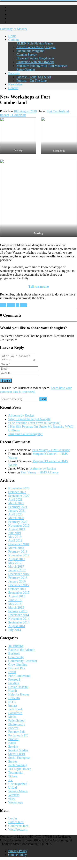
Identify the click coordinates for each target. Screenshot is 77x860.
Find (43, 399)
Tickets (12, 776)
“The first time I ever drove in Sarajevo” (34, 423)
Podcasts (14, 73)
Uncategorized (17, 784)
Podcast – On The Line (31, 80)
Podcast (13, 728)
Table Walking (17, 765)
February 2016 (17, 577)
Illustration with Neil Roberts (35, 62)
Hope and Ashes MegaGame (35, 58)
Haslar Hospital (18, 687)
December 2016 (18, 574)
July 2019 (14, 533)
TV (10, 780)
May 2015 (15, 603)
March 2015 (16, 607)
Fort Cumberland (58, 111)
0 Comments (18, 115)
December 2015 (18, 585)
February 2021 (17, 507)
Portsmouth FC (18, 735)
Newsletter (15, 84)
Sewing (13, 746)
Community (16, 657)
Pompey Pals (16, 731)
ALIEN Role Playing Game (34, 43)
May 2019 (15, 536)
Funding (13, 683)
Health (12, 690)
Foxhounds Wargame (30, 51)
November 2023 (18, 488)
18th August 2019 (25, 111)
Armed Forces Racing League (35, 47)
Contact (13, 88)
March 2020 (16, 518)
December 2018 (18, 544)
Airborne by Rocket (21, 415)
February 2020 (17, 522)
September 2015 (18, 592)
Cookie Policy (17, 854)
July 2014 (14, 630)
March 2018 (16, 548)
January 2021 (17, 510)
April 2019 (15, 540)
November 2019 (18, 525)
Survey (12, 761)
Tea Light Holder (19, 769)
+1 (17, 305)
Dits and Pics (16, 668)
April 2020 (15, 514)
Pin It (23, 305)
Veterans (13, 795)
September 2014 (18, 622)
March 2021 (16, 503)
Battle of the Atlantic (21, 649)
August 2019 (16, 529)
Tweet (11, 305)
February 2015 (17, 611)
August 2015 (16, 596)
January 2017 (17, 570)
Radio (12, 743)
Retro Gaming (25, 69)
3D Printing (15, 646)
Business (14, 653)
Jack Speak (15, 709)
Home (12, 36)
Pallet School (16, 720)
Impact (4, 115)
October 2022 (17, 492)
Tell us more (38, 286)
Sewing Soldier (18, 750)
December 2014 (18, 615)
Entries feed (16, 822)
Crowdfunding (17, 664)
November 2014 (18, 618)
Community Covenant (22, 661)
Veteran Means (18, 791)
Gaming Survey (26, 54)
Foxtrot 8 (14, 679)
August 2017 (16, 559)
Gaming (13, 39)
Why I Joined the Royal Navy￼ (29, 419)
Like (3, 305)
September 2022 (18, 495)
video (11, 798)
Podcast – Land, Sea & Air (33, 77)
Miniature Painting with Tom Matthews (41, 65)
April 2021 (15, 499)
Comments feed (18, 826)
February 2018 (17, 551)
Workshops (15, 802)
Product (13, 739)
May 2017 (15, 563)
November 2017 (18, 555)
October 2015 (17, 589)
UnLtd (12, 787)
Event (12, 672)
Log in (12, 818)
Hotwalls (14, 698)
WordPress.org (17, 829)
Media (12, 716)
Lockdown (15, 713)
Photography (16, 724)
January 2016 (17, 581)
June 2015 (15, 600)
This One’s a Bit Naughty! (25, 434)
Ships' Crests (16, 754)
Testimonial (15, 772)
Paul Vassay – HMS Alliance (51, 450)
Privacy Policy (17, 851)
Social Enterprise (19, 757)
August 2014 (16, 626)
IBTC (12, 702)
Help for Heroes (18, 694)
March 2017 (16, 566)
